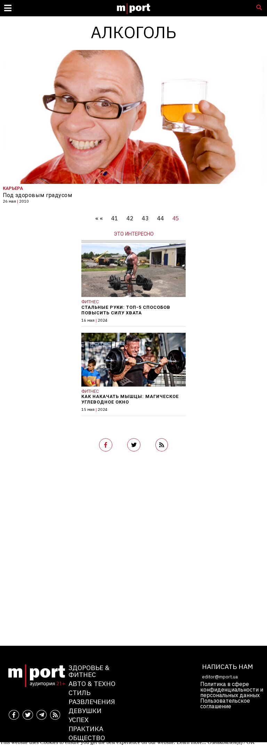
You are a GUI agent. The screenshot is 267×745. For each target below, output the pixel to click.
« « (99, 218)
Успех (78, 719)
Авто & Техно (91, 683)
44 (160, 218)
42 (130, 218)
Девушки (85, 710)
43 (145, 218)
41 (114, 218)
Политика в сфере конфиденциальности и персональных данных (231, 689)
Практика (85, 728)
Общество (86, 737)
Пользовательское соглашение (225, 703)
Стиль (79, 692)
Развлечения (91, 701)
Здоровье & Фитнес (89, 671)
